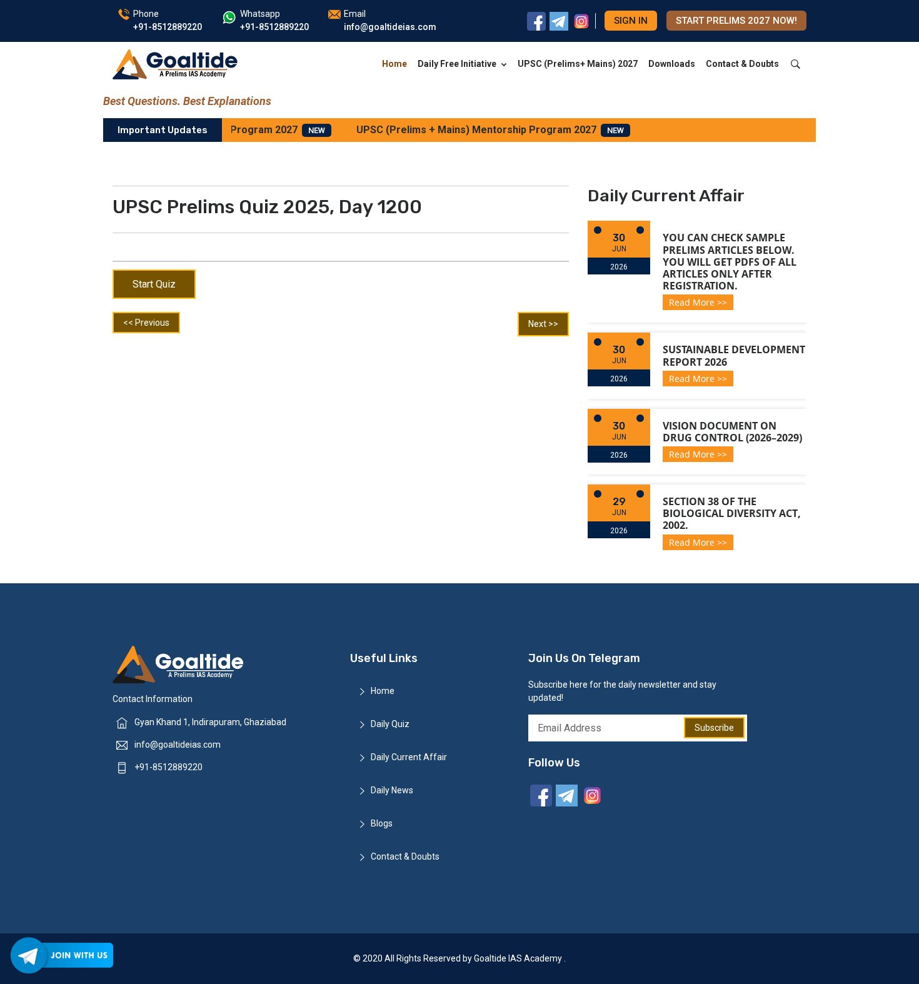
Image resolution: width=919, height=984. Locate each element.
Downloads (671, 64)
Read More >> (698, 302)
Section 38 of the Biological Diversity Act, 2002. (732, 513)
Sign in (631, 20)
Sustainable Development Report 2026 (734, 355)
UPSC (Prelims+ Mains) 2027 (578, 64)
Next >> (543, 324)
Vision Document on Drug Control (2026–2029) (732, 431)
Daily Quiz (390, 724)
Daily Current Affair (409, 757)
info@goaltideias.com (177, 745)
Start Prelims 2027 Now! (736, 20)
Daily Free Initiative (457, 64)
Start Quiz (154, 284)
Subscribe (714, 728)
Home (394, 64)
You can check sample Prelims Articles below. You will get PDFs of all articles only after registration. (729, 262)
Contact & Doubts (742, 64)
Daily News (392, 790)
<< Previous (146, 323)
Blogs (382, 823)
